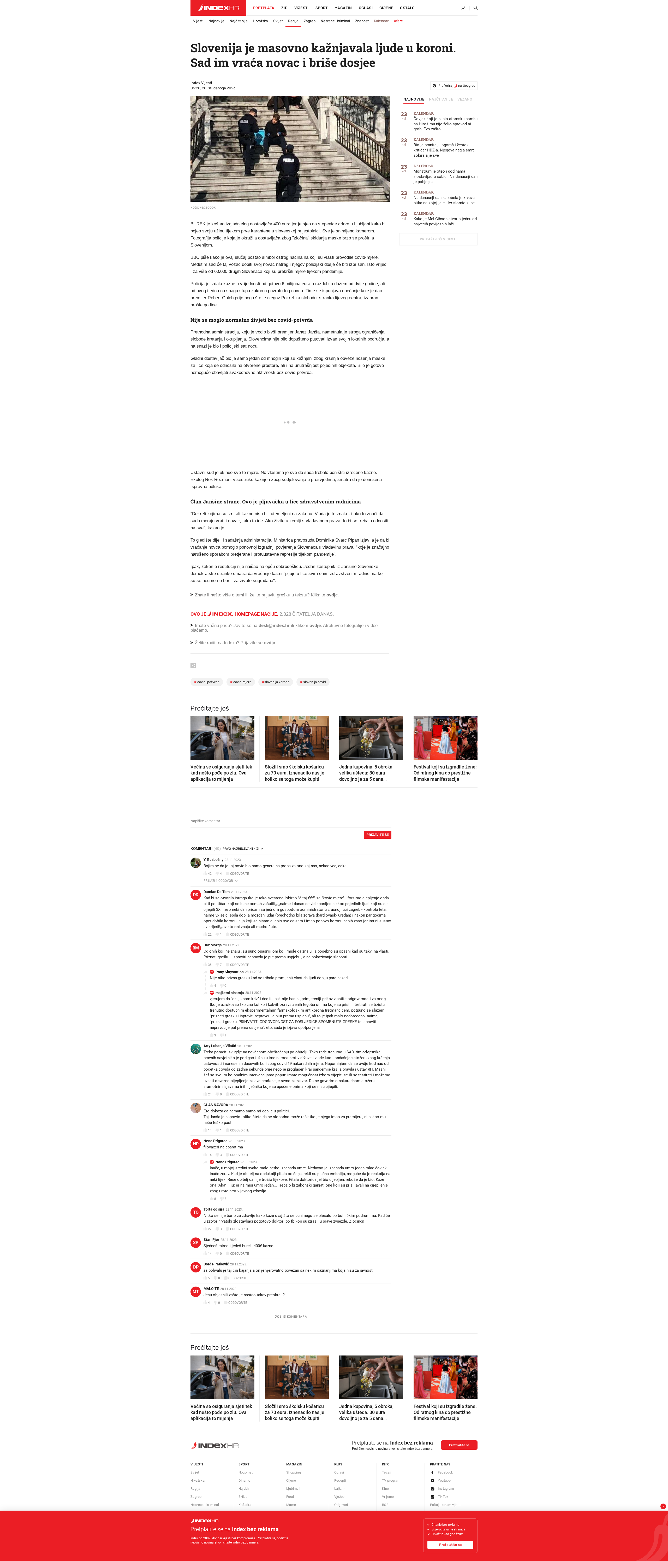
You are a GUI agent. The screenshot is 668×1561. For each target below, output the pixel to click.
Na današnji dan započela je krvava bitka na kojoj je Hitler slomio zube (444, 197)
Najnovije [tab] (414, 99)
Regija (293, 21)
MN (212, 992)
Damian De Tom (217, 892)
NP (196, 1143)
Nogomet (245, 1472)
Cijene (386, 8)
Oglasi (366, 8)
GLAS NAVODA (216, 1105)
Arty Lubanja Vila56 (220, 1046)
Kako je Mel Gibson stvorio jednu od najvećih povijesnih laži (445, 219)
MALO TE (211, 1289)
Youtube (444, 1480)
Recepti (340, 1480)
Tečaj (386, 1472)
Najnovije (216, 21)
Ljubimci (293, 1488)
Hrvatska (260, 21)
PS (212, 972)
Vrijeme (388, 1497)
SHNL (243, 1497)
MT (196, 1291)
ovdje (315, 625)
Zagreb (309, 21)
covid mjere (240, 682)
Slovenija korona (275, 682)
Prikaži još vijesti (438, 239)
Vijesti (301, 8)
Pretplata (264, 8)
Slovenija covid (313, 682)
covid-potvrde (206, 682)
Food (290, 1497)
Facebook (445, 1472)
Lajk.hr (339, 1488)
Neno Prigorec (215, 1141)
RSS (385, 1505)
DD (195, 894)
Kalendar (381, 21)
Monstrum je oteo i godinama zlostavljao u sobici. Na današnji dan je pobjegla (446, 174)
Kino (385, 1488)
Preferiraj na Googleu (456, 85)
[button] (197, 736)
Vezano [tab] (464, 99)
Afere (398, 21)
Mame (291, 1505)
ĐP (196, 1267)
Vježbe (339, 1497)
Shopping (293, 1472)
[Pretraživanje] (474, 8)
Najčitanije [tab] (441, 99)
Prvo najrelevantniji (241, 848)
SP (195, 1242)
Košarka (245, 1505)
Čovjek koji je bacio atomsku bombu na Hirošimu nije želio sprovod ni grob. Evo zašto (446, 122)
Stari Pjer (211, 1239)
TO (196, 1212)
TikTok (443, 1497)
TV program (391, 1480)
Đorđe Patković (216, 1264)
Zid (284, 8)
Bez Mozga (213, 945)
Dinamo (244, 1480)
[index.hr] (218, 8)
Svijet (278, 21)
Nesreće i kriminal (335, 21)
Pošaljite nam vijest (445, 1505)
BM (196, 948)
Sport (321, 8)
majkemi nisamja (230, 993)
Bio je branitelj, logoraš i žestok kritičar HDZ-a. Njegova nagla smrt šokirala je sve (444, 148)
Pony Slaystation (230, 972)
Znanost (362, 21)
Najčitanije (239, 21)
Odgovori (341, 1505)
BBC (194, 257)
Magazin (294, 1464)
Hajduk (243, 1488)
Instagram (446, 1488)
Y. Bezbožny (213, 860)
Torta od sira (214, 1209)
